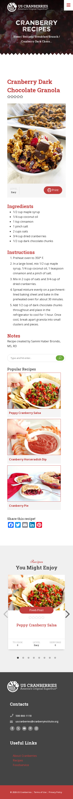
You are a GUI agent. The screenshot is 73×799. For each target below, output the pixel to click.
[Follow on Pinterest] (30, 728)
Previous (4, 613)
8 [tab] (55, 658)
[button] (8, 96)
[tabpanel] (36, 614)
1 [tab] (18, 658)
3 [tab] (28, 658)
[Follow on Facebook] (12, 728)
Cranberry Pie (19, 506)
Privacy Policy (55, 792)
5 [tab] (39, 658)
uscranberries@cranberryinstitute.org (37, 721)
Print (54, 190)
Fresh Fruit (36, 610)
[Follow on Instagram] (36, 728)
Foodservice (21, 765)
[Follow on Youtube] (24, 728)
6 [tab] (44, 658)
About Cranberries (25, 756)
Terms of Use (40, 792)
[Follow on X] (18, 728)
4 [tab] (34, 658)
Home (17, 36)
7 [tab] (50, 658)
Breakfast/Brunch (46, 36)
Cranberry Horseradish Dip (28, 459)
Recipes (28, 36)
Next (66, 613)
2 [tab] (23, 658)
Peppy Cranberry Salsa (25, 413)
